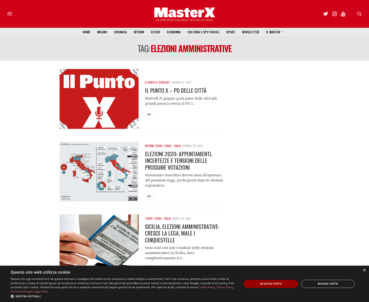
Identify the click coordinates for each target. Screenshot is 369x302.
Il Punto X (151, 82)
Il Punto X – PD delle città (175, 90)
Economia (174, 31)
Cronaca (120, 31)
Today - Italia (172, 145)
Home (86, 31)
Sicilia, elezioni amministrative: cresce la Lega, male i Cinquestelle (182, 233)
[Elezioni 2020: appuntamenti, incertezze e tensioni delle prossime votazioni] (99, 172)
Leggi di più (41, 291)
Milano (102, 31)
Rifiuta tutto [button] (328, 284)
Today (159, 145)
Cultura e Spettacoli (203, 31)
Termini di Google (22, 291)
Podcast (164, 82)
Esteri (155, 31)
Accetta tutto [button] (271, 284)
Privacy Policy (225, 287)
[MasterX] (184, 13)
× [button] (364, 270)
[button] (123, 296)
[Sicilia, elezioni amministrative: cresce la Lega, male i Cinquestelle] (99, 244)
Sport (230, 31)
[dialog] (184, 284)
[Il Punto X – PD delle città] (99, 99)
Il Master (273, 31)
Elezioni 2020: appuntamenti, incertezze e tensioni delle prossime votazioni (178, 160)
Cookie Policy (207, 287)
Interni (139, 31)
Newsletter (250, 31)
